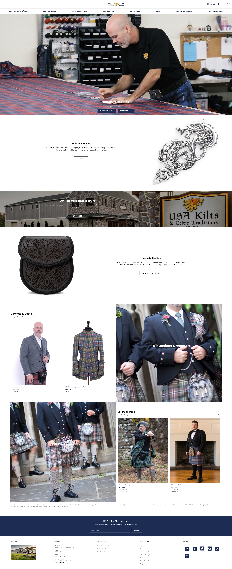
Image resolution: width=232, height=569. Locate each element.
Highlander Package (177, 456)
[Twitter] (194, 549)
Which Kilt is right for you (147, 555)
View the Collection (150, 273)
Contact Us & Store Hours (104, 546)
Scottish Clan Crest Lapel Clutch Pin (24, 387)
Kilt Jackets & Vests (169, 345)
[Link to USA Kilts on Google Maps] (23, 559)
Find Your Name (106, 111)
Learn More (77, 216)
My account (143, 546)
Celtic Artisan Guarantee (104, 549)
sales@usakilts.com (60, 556)
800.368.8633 (58, 552)
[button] (218, 4)
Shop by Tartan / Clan (18, 11)
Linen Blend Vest (70, 387)
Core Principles (101, 552)
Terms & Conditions (146, 561)
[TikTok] (202, 548)
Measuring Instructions (146, 552)
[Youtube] (209, 548)
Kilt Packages (63, 444)
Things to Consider (145, 558)
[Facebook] (187, 549)
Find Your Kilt (126, 111)
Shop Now (81, 158)
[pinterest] (187, 556)
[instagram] (217, 549)
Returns (142, 549)
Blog (141, 564)
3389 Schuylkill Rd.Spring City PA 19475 (65, 547)
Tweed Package (124, 485)
